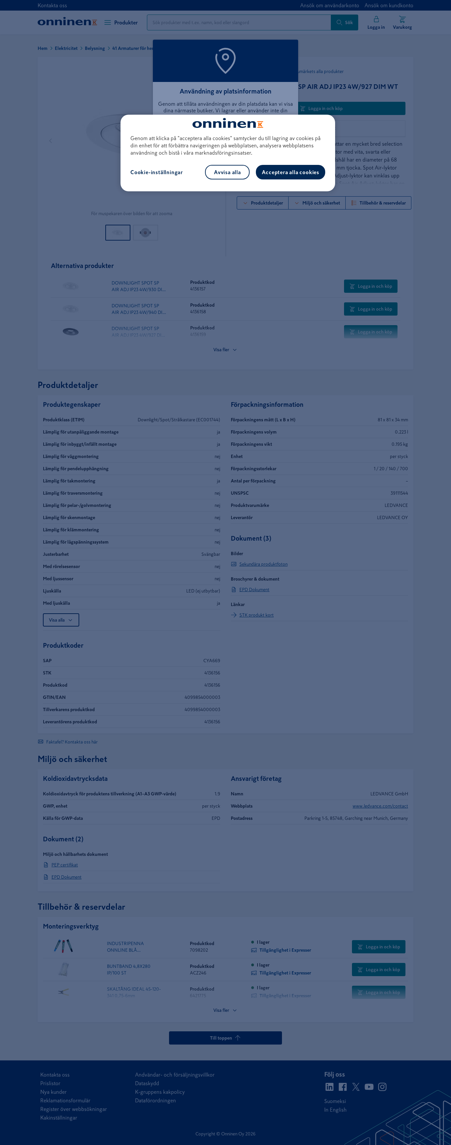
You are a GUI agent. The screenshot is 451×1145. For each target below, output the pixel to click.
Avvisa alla (227, 172)
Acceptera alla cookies (290, 172)
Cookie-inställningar (156, 172)
